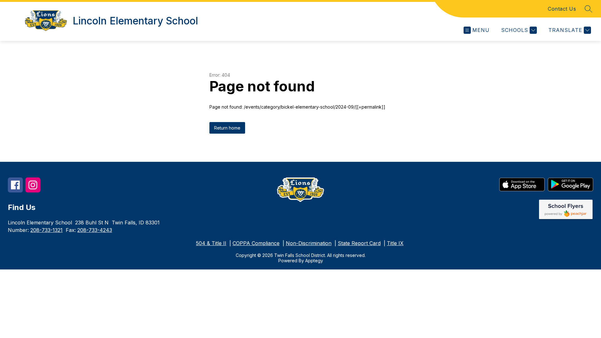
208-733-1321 (46, 230)
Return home (227, 128)
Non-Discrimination (308, 243)
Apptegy (314, 260)
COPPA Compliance (256, 243)
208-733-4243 (94, 230)
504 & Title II (211, 243)
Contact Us (562, 9)
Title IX (395, 243)
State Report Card (359, 243)
